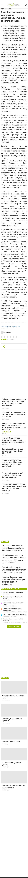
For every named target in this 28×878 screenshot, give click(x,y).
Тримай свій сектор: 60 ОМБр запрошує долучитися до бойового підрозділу (13, 475)
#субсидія (14, 326)
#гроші (2, 326)
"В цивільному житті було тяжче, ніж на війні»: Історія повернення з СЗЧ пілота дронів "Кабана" (12, 463)
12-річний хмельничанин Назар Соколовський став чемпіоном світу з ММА (14, 414)
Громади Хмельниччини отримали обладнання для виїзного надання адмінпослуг (13, 440)
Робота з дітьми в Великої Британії (12, 720)
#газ (19, 326)
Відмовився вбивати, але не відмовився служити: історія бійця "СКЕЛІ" (12, 451)
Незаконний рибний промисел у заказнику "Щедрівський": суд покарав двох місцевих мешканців (14, 487)
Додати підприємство (14, 626)
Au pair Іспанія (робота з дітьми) (11, 764)
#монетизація (8, 326)
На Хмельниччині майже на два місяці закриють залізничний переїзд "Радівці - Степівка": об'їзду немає (14, 402)
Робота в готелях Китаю (11, 742)
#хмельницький (4, 328)
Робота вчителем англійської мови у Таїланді (13, 787)
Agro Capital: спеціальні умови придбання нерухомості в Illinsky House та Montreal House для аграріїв (14, 426)
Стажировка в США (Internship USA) (13, 697)
